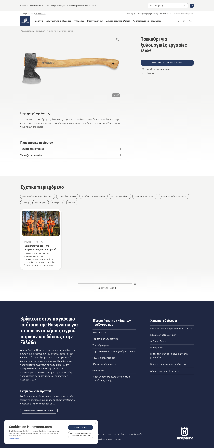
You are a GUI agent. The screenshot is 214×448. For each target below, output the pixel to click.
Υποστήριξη (131, 14)
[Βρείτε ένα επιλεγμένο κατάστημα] (184, 21)
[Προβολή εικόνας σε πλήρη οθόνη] (70, 70)
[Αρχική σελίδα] (25, 21)
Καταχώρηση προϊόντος (148, 14)
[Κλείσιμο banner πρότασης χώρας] (210, 5)
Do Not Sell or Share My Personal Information (80, 435)
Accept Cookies (80, 427)
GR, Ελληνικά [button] (40, 14)
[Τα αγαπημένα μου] (191, 21)
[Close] (95, 423)
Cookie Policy (14, 438)
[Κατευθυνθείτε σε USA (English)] (192, 6)
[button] (38, 21)
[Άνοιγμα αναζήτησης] (178, 21)
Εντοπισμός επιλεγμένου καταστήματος (176, 14)
